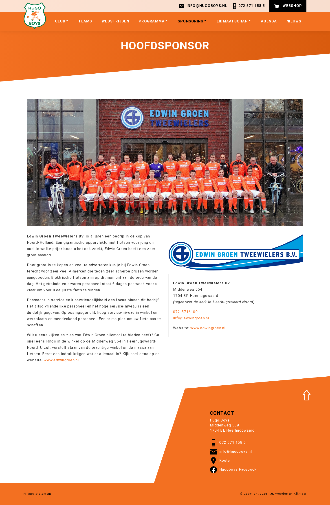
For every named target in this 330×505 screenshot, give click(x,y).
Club (60, 21)
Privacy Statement (37, 493)
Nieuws (293, 21)
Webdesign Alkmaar (290, 493)
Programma (152, 21)
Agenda (269, 21)
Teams (85, 21)
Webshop (292, 6)
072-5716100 (185, 312)
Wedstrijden (115, 21)
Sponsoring (191, 21)
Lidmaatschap (232, 21)
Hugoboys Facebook (238, 469)
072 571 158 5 (251, 6)
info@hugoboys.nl (207, 6)
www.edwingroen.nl (61, 360)
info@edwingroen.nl (191, 318)
